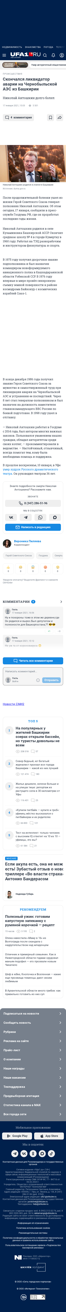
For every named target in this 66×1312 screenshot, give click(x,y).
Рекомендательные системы (33, 1233)
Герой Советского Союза (19, 555)
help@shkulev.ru (40, 1204)
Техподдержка (14, 1086)
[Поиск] (45, 55)
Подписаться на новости (21, 1013)
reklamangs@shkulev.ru (45, 1213)
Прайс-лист (12, 1050)
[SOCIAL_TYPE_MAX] (55, 517)
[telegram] (14, 1153)
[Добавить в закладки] (50, 117)
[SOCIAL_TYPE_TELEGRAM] (26, 517)
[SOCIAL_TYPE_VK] (11, 517)
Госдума (43, 555)
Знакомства (33, 47)
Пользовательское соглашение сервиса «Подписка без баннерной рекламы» (33, 1246)
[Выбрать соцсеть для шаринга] (59, 117)
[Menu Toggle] (4, 55)
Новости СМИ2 (13, 704)
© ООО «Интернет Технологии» (33, 1288)
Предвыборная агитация (21, 1096)
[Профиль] (62, 55)
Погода (48, 47)
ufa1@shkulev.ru (48, 1196)
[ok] (33, 1153)
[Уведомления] (53, 55)
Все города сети (15, 1114)
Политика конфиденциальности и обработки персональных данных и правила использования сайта (33, 1239)
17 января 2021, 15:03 (14, 105)
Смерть (58, 555)
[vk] (23, 1153)
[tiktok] (51, 1153)
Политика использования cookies (33, 1228)
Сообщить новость (17, 1022)
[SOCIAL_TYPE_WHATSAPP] (40, 517)
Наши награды (14, 1068)
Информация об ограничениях (33, 1223)
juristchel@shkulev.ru (38, 1201)
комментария (21, 117)
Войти (15, 681)
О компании (12, 1059)
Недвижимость (12, 47)
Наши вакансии (15, 1077)
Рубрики (10, 1032)
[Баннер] (15, 65)
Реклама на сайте (16, 1041)
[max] (42, 1153)
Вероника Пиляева (27, 541)
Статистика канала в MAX (22, 1105)
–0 (59, 631)
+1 (49, 631)
